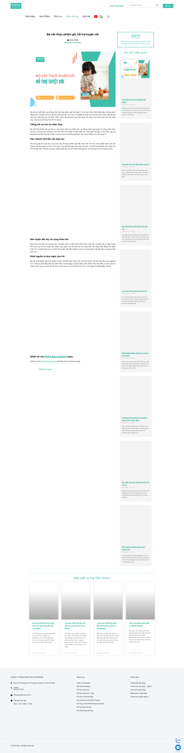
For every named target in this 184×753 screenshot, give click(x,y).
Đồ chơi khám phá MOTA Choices (88, 700)
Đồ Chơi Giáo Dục (83, 690)
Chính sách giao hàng (138, 690)
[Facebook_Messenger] (178, 747)
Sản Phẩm (44, 16)
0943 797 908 (18, 689)
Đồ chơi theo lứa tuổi (84, 707)
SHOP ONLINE (116, 6)
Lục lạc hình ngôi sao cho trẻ (134, 291)
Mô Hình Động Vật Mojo (85, 710)
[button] (168, 6)
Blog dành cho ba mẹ (72, 42)
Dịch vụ (58, 16)
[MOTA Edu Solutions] (16, 6)
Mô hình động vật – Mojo (85, 693)
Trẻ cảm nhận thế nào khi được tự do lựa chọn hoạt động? (75, 625)
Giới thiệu (30, 16)
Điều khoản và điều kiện (138, 693)
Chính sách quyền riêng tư (139, 697)
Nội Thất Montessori (83, 686)
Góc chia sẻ (72, 16)
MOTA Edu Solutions (56, 356)
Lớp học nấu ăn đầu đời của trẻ (135, 164)
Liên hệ (86, 16)
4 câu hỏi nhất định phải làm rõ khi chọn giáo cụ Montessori (106, 625)
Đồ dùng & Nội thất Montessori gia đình (90, 704)
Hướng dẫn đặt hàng (137, 683)
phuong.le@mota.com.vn (22, 695)
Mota (18, 746)
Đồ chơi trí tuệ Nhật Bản (85, 697)
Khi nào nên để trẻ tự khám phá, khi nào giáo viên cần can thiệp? (43, 625)
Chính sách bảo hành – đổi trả (141, 686)
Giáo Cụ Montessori (83, 683)
